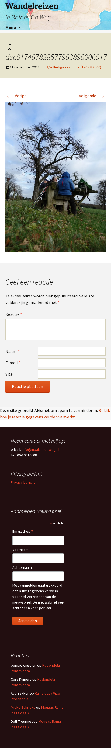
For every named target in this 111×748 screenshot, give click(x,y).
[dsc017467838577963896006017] (55, 176)
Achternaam (22, 567)
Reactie (13, 314)
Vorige (16, 95)
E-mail (12, 362)
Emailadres (22, 531)
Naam (12, 351)
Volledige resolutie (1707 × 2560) (75, 67)
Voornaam (20, 549)
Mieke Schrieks (23, 707)
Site (9, 374)
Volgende (92, 95)
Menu (10, 27)
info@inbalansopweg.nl (40, 449)
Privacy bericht (23, 482)
